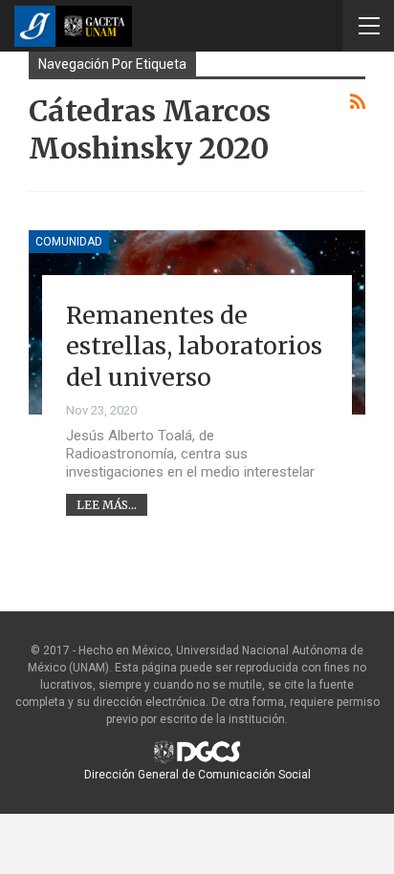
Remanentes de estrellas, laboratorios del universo (194, 346)
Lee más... (107, 505)
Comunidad (68, 241)
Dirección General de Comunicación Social (197, 774)
